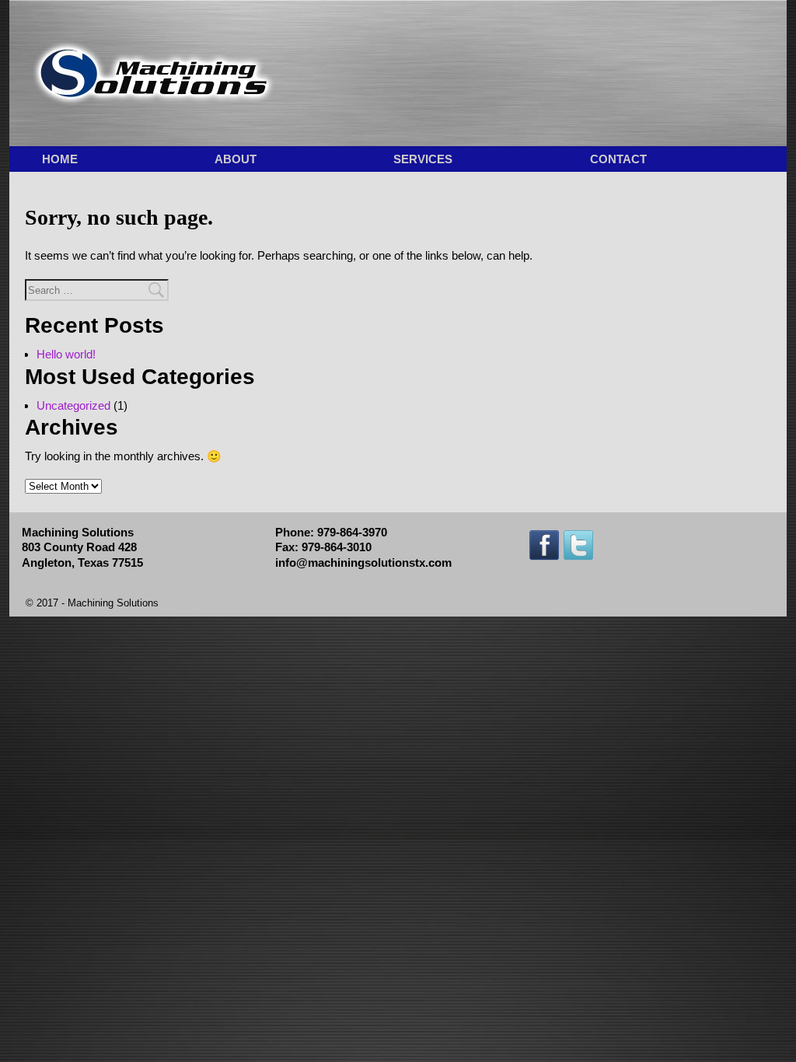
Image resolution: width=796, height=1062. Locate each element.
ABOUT (236, 159)
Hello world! (66, 354)
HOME (60, 159)
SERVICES (422, 159)
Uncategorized (73, 405)
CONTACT (618, 159)
